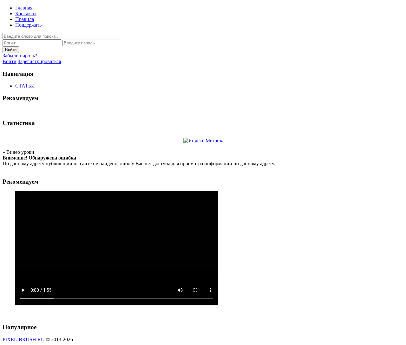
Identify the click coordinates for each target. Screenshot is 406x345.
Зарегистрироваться (39, 61)
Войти (9, 61)
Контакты (25, 13)
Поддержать (28, 25)
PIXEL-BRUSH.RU (24, 339)
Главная (23, 7)
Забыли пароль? (20, 55)
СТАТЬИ (25, 85)
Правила (24, 19)
